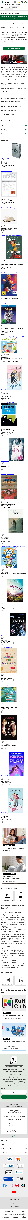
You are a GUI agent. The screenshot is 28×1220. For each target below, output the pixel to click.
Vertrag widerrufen (14, 1136)
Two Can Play (5, 775)
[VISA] (10, 1159)
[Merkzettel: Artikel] (22, 2)
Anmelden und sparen (14, 1097)
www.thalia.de (13, 915)
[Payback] (8, 1179)
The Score (4, 389)
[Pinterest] (17, 1186)
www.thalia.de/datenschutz (11, 967)
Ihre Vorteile (4, 1153)
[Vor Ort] (15, 2)
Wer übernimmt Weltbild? (8, 110)
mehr (2, 142)
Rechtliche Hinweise (14, 1085)
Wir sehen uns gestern (6, 647)
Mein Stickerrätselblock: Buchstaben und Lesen (13, 546)
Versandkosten (22, 1217)
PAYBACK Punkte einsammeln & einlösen (14, 1037)
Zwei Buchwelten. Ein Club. (14, 1008)
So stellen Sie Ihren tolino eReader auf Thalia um (14, 17)
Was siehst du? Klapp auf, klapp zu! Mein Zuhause (13, 337)
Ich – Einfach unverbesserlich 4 (9, 273)
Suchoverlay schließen (14, 6)
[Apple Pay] (8, 1172)
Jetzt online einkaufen (14, 48)
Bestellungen (5, 130)
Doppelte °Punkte (7, 980)
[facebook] (5, 1186)
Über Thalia (4, 1140)
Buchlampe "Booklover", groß (8, 208)
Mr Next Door (5, 461)
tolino (2, 126)
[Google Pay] (20, 1166)
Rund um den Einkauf (7, 1149)
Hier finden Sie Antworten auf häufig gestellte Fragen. (14, 40)
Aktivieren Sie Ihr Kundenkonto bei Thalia (14, 870)
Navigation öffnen (2, 7)
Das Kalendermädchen (6, 171)
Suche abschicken (9, 9)
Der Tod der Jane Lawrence (8, 714)
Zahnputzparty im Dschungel (8, 685)
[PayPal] (19, 1172)
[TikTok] (23, 1186)
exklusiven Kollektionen (15, 938)
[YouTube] (14, 1192)
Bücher (20, 896)
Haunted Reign (5, 158)
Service (3, 1144)
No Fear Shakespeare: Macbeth (9, 402)
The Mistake (4, 812)
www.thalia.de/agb (19, 965)
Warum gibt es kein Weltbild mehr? (11, 106)
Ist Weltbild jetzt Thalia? (8, 114)
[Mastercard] (18, 1159)
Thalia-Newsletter (9, 953)
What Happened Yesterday (7, 474)
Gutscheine (4, 134)
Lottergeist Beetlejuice (6, 303)
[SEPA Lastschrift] (9, 1166)
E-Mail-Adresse (5, 1089)
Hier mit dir (4, 601)
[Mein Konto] (18, 2)
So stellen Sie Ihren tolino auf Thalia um (14, 841)
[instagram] (11, 1186)
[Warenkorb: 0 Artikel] (25, 2)
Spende (20, 980)
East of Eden (4, 533)
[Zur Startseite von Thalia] (9, 2)
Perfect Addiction (5, 636)
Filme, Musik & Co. (7, 896)
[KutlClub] (20, 1179)
